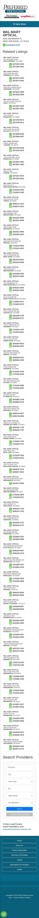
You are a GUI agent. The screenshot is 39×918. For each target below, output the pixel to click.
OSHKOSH (7, 520)
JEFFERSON (7, 743)
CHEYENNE (7, 89)
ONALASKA (7, 506)
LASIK (19, 869)
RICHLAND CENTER (10, 466)
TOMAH (6, 201)
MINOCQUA (7, 575)
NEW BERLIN (8, 480)
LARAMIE (6, 145)
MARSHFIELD (8, 673)
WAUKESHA (7, 229)
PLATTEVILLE (8, 548)
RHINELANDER (8, 438)
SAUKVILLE (7, 313)
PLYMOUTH (7, 396)
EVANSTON (7, 117)
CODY (5, 103)
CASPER (6, 173)
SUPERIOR (7, 368)
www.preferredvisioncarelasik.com (17, 829)
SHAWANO (7, 327)
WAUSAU (6, 243)
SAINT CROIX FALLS (10, 299)
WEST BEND (7, 257)
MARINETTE (7, 659)
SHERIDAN (7, 75)
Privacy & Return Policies (21, 897)
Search (19, 809)
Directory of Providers (19, 855)
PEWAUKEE (7, 534)
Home (19, 841)
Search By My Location (20, 814)
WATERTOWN (8, 215)
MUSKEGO (7, 631)
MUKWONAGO (8, 617)
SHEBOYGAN (8, 341)
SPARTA (6, 354)
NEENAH (6, 645)
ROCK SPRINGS (9, 61)
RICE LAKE (7, 452)
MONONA (6, 589)
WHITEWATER (8, 271)
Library (19, 860)
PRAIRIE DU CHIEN (10, 424)
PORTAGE (7, 410)
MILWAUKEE (7, 562)
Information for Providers (19, 865)
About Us (19, 845)
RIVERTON (7, 159)
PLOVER (6, 382)
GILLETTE (7, 131)
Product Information (19, 850)
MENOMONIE (8, 687)
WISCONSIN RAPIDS (10, 187)
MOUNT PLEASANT (10, 603)
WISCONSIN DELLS (10, 285)
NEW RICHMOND (9, 492)
